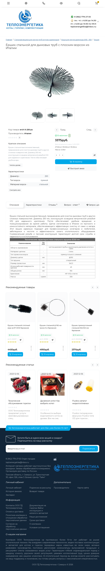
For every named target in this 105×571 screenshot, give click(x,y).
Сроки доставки (37, 520)
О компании (35, 524)
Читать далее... (15, 165)
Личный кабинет (14, 488)
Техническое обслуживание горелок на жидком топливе (19, 403)
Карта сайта (83, 488)
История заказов (14, 491)
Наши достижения (38, 517)
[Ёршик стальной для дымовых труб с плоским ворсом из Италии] (52, 115)
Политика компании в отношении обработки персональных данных (16, 518)
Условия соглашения (39, 527)
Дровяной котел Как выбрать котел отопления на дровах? (50, 403)
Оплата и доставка (14, 511)
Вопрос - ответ (72, 205)
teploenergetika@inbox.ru (17, 462)
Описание (14, 205)
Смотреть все (15, 190)
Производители (61, 488)
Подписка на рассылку (40, 488)
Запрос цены (94, 205)
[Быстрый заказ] (20, 340)
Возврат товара (36, 491)
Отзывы (53, 205)
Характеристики (34, 205)
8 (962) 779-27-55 (82, 17)
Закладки (10, 495)
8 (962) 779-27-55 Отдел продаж (20, 459)
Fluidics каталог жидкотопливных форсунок (80, 403)
